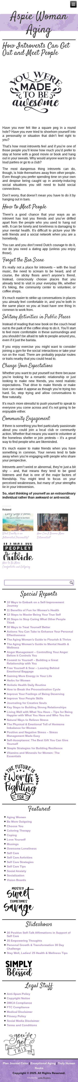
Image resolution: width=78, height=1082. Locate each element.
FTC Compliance (18, 1007)
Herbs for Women (18, 680)
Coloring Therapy (19, 830)
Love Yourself (16, 839)
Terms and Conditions (22, 1025)
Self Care (13, 853)
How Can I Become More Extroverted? (50, 536)
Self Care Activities (19, 857)
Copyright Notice (18, 998)
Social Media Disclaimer (23, 1020)
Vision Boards (16, 880)
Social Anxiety (16, 871)
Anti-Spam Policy (18, 993)
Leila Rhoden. (44, 1078)
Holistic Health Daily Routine (26, 685)
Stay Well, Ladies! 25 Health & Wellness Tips (37, 953)
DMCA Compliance (19, 1002)
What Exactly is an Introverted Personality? (15, 536)
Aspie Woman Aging (39, 23)
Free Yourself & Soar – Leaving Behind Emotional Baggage (33, 669)
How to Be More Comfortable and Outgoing (16, 565)
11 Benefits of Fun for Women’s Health (33, 610)
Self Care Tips (16, 866)
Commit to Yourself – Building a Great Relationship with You (32, 661)
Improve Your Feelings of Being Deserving (35, 694)
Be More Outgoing (19, 821)
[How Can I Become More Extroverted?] (52, 522)
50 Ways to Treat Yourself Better (28, 627)
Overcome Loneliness (22, 848)
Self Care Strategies (20, 862)
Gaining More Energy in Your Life (29, 676)
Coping (12, 835)
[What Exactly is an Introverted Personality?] (17, 522)
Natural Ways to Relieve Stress (27, 719)
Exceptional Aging (43, 1063)
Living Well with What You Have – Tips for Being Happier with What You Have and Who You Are (40, 713)
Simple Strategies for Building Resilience (35, 748)
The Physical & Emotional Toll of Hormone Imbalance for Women (35, 726)
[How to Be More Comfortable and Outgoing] (17, 551)
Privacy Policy (16, 1016)
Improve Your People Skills (25, 698)
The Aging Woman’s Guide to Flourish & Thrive (39, 639)
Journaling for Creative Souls (27, 703)
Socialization (15, 875)
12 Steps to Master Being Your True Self (34, 614)
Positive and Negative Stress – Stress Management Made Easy (32, 734)
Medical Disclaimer (19, 1011)
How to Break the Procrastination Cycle (33, 689)
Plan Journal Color (15, 1063)
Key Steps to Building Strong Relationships (36, 707)
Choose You (15, 826)
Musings (13, 844)
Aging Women (16, 817)
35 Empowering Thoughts (24, 940)
